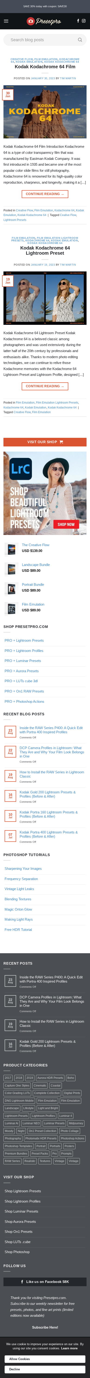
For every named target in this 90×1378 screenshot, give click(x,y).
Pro (54, 1153)
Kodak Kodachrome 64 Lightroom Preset (45, 250)
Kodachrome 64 (64, 210)
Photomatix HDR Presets (41, 1138)
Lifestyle (28, 1108)
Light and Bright (48, 1108)
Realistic (29, 1161)
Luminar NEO (31, 1123)
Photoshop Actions (72, 1138)
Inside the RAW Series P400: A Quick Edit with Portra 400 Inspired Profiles (51, 730)
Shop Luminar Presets (21, 1211)
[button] (6, 21)
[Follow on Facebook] (78, 21)
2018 (19, 1078)
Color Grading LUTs (17, 1093)
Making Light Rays (19, 919)
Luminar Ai (11, 1123)
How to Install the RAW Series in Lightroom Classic (52, 774)
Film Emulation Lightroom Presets (57, 402)
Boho (70, 1078)
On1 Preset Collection (42, 1131)
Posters (69, 1146)
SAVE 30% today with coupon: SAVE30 (45, 6)
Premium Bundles (16, 1153)
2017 (8, 1078)
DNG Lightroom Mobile (19, 1100)
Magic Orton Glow (18, 909)
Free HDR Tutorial (18, 930)
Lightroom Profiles (43, 1115)
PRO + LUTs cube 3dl (21, 681)
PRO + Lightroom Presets (24, 640)
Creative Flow (22, 59)
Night (21, 1131)
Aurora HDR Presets (50, 1078)
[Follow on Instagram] (83, 21)
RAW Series (12, 1161)
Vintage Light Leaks (19, 889)
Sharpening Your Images (23, 869)
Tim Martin (68, 78)
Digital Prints (72, 1093)
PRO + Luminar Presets (23, 661)
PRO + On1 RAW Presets (24, 691)
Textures (45, 1161)
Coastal (55, 1085)
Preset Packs (40, 1153)
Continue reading (45, 194)
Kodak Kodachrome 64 (61, 61)
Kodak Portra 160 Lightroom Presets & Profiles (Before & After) (49, 814)
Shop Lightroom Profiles (23, 1201)
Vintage (59, 1161)
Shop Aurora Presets (20, 1222)
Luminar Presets (54, 1123)
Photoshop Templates (18, 1146)
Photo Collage (70, 1131)
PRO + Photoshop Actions (24, 701)
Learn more (69, 1348)
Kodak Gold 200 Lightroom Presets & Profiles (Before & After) (48, 794)
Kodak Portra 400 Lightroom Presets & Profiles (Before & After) (49, 834)
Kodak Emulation (29, 61)
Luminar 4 (65, 1115)
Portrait (40, 1146)
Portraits (55, 1146)
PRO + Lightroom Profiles (24, 651)
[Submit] (80, 40)
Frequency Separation (21, 879)
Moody (9, 1131)
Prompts (66, 1153)
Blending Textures (18, 899)
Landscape (12, 1108)
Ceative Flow (68, 215)
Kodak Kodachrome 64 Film (45, 66)
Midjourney (76, 1123)
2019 (30, 1078)
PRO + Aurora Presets (22, 671)
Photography (13, 1138)
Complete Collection (47, 1093)
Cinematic (40, 1085)
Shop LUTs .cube (17, 1242)
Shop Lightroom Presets (23, 1191)
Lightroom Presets (14, 220)
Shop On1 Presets (19, 1232)
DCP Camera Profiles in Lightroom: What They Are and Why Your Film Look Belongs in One (52, 752)
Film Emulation (46, 59)
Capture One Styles (17, 1085)
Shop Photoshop (17, 1252)
